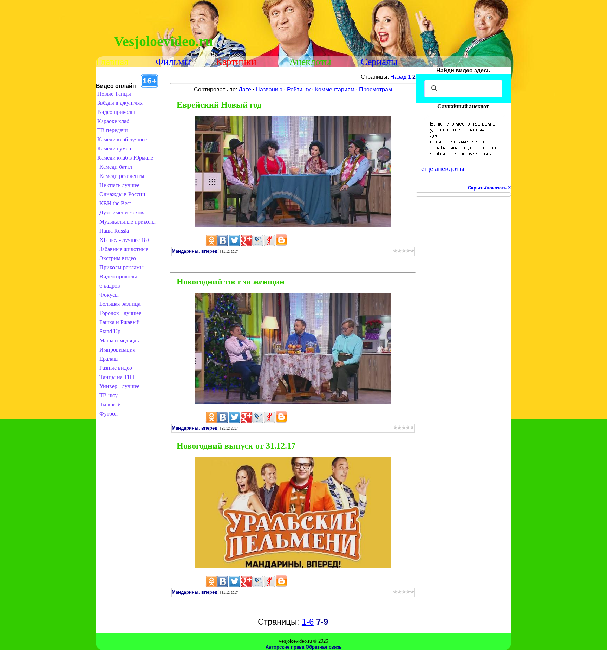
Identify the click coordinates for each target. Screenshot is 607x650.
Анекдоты (310, 61)
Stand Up (109, 331)
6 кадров (109, 286)
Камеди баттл (115, 167)
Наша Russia (114, 231)
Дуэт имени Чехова (122, 212)
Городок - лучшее (120, 313)
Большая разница (120, 304)
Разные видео (115, 368)
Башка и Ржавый (119, 322)
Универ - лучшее (119, 386)
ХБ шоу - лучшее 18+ (124, 240)
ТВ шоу (108, 395)
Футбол (108, 414)
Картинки (236, 61)
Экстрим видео (117, 258)
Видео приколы (116, 112)
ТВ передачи (112, 130)
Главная (112, 61)
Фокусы (109, 295)
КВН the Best (115, 203)
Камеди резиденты (121, 176)
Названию (269, 89)
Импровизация (117, 350)
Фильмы (173, 61)
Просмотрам (375, 89)
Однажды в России (122, 194)
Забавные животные (123, 249)
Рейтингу (299, 89)
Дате (245, 89)
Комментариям (334, 89)
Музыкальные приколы (127, 222)
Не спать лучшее (119, 185)
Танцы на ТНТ (117, 377)
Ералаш (108, 359)
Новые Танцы (114, 94)
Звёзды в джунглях (120, 103)
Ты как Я (110, 404)
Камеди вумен (114, 149)
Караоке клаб (113, 121)
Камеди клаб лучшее (122, 139)
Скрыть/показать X (489, 188)
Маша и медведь (119, 340)
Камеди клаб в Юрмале (125, 158)
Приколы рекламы (121, 267)
